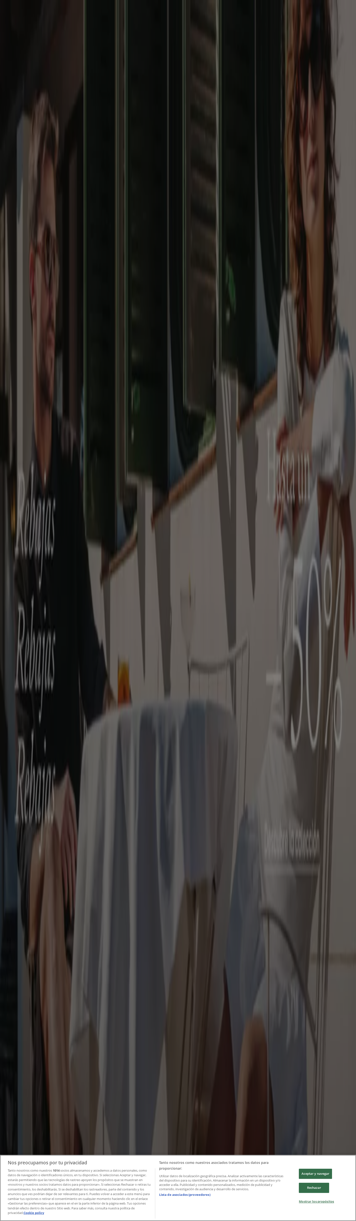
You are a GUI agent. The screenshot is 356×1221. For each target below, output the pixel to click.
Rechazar (314, 1187)
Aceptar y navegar (315, 1174)
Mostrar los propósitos (316, 1201)
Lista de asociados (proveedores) (184, 1194)
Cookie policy (33, 1213)
